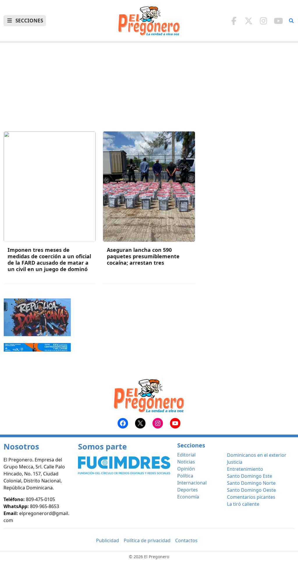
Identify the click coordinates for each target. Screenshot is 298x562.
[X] (249, 21)
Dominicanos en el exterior (256, 455)
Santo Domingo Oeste (251, 490)
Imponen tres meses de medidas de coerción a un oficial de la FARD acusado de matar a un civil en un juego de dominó (49, 259)
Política (185, 476)
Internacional (192, 483)
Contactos (186, 540)
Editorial (186, 455)
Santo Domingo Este (249, 476)
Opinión (186, 469)
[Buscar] (291, 20)
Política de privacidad (147, 540)
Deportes (187, 490)
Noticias (186, 462)
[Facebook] (234, 21)
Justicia (234, 462)
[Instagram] (263, 21)
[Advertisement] (149, 90)
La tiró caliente (243, 504)
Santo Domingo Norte (251, 483)
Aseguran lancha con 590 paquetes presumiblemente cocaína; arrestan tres (143, 256)
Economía (188, 496)
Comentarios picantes (251, 497)
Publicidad (107, 540)
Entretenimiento (245, 469)
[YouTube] (278, 21)
